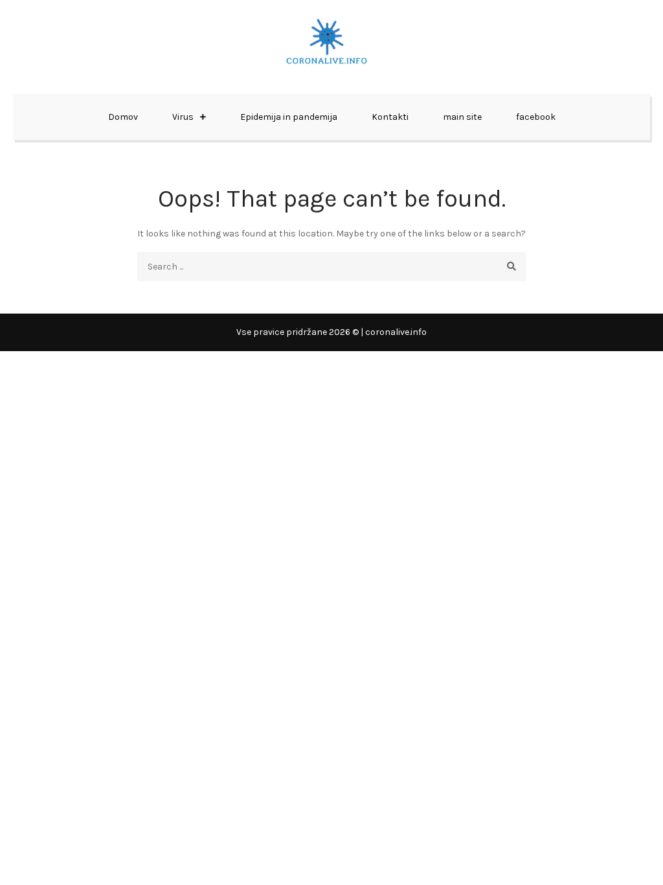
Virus (183, 116)
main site (462, 116)
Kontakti (390, 116)
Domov (123, 116)
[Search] (511, 266)
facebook (536, 116)
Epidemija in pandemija (288, 116)
